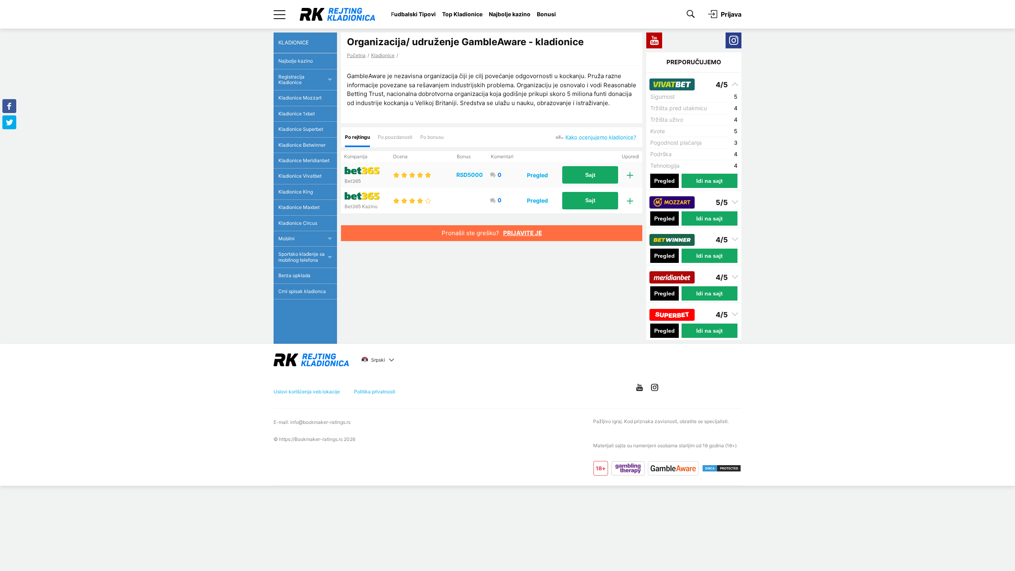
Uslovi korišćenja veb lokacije (307, 392)
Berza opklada (294, 275)
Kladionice (383, 55)
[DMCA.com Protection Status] (721, 468)
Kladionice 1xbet (296, 114)
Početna (356, 55)
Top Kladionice (462, 14)
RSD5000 (469, 174)
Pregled (537, 175)
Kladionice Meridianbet (303, 160)
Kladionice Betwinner (302, 145)
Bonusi (546, 14)
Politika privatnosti (374, 392)
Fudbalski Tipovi (413, 14)
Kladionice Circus (297, 223)
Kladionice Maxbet (299, 207)
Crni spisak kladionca (302, 291)
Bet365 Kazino (361, 206)
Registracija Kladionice (291, 79)
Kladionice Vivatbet (300, 176)
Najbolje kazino (509, 14)
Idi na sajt (709, 181)
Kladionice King (295, 192)
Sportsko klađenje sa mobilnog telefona (301, 257)
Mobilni (286, 238)
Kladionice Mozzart (300, 98)
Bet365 (353, 181)
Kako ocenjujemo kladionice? (600, 137)
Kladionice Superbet (300, 129)
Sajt (590, 175)
